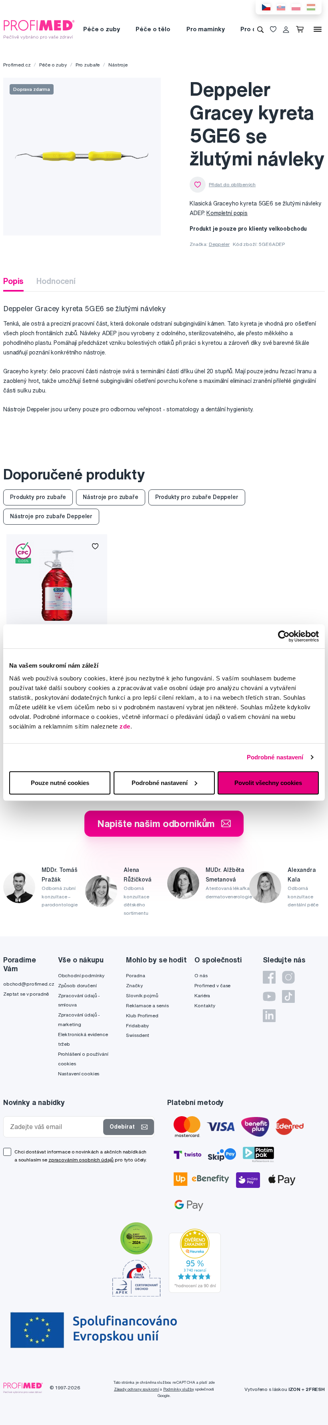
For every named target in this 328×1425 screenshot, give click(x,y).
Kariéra (202, 995)
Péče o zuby (101, 29)
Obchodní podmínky (81, 975)
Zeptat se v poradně (26, 993)
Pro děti (252, 29)
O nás (200, 975)
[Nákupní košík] (301, 29)
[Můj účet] (286, 29)
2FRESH (315, 1389)
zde (125, 726)
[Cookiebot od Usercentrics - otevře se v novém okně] (284, 636)
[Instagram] (288, 977)
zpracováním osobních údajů (81, 1159)
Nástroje (118, 64)
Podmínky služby (178, 1389)
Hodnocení (56, 281)
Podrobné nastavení (275, 757)
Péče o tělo (153, 29)
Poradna (135, 975)
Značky (134, 985)
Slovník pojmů (142, 995)
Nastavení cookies (79, 1073)
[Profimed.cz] (39, 29)
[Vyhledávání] (260, 29)
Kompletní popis (227, 213)
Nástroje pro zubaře (110, 497)
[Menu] (317, 29)
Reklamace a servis (147, 1005)
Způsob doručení (77, 985)
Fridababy (137, 1025)
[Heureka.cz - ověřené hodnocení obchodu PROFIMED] (195, 1260)
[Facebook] (269, 977)
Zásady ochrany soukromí (136, 1389)
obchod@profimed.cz (28, 983)
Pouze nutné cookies (60, 782)
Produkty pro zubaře (38, 497)
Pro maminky (205, 29)
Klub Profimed (142, 1015)
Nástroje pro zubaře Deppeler (51, 516)
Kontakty (204, 1005)
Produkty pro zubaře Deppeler (196, 497)
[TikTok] (288, 996)
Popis (13, 281)
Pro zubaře (88, 64)
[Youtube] (269, 996)
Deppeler (219, 244)
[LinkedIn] (269, 1015)
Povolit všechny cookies (268, 782)
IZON (294, 1389)
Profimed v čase (212, 985)
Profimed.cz (16, 64)
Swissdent (137, 1035)
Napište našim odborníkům (156, 823)
